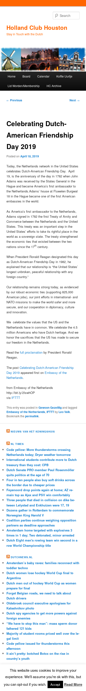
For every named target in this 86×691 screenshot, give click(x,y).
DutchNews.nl (22, 557)
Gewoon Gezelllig (50, 407)
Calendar (43, 76)
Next (75, 100)
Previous (14, 100)
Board (26, 76)
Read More (73, 684)
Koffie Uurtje (64, 76)
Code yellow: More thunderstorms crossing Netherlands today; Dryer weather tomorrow (38, 452)
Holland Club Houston (36, 27)
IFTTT (15, 397)
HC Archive (54, 86)
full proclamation (31, 352)
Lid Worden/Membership (24, 86)
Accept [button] (55, 684)
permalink (32, 416)
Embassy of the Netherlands (25, 412)
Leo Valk (64, 412)
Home (12, 76)
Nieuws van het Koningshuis (33, 431)
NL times (17, 444)
